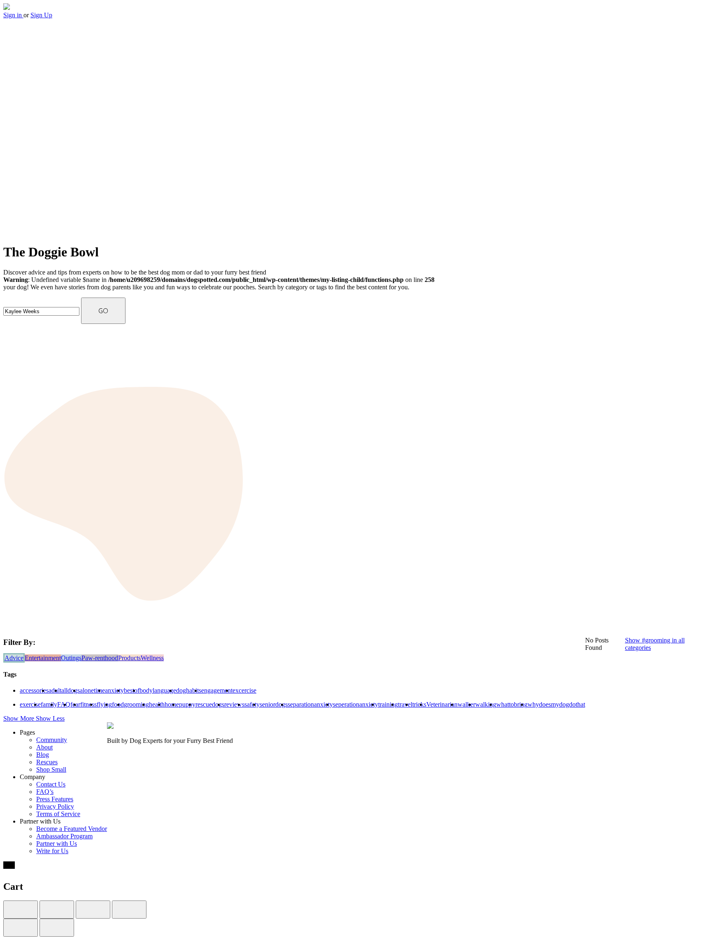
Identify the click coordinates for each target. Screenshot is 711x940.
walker (466, 704)
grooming (136, 704)
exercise (30, 704)
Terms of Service (58, 813)
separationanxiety (310, 704)
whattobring (511, 704)
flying (104, 704)
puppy (187, 704)
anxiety (114, 690)
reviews (234, 704)
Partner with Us (56, 843)
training (388, 704)
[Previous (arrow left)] (20, 928)
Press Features (54, 799)
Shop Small (51, 769)
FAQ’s (44, 791)
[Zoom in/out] (129, 909)
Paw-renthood (99, 657)
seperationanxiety (355, 704)
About (44, 747)
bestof (131, 690)
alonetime (92, 690)
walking (485, 704)
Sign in (13, 15)
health (157, 704)
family (49, 704)
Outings (71, 657)
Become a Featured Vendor (71, 828)
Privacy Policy (55, 806)
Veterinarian (442, 704)
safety (252, 704)
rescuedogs (209, 704)
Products (129, 657)
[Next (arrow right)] (57, 928)
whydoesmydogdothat (556, 704)
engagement (216, 690)
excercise (244, 690)
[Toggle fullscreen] (93, 909)
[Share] (57, 909)
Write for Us (52, 850)
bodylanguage (157, 690)
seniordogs (274, 704)
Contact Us (50, 784)
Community (51, 739)
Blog (42, 754)
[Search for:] (42, 310)
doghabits (188, 690)
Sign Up (41, 15)
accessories (34, 690)
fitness (88, 704)
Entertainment (43, 657)
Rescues (47, 762)
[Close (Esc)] (20, 909)
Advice (14, 657)
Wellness (152, 657)
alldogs (70, 690)
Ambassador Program (64, 836)
